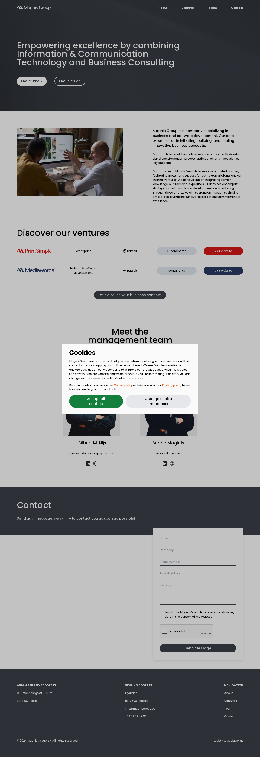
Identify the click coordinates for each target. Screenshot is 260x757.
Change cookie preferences (158, 401)
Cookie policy (123, 385)
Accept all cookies (96, 401)
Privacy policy (171, 385)
